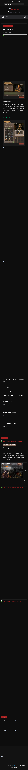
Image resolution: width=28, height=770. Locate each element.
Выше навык (7, 401)
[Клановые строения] (12, 474)
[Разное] (14, 441)
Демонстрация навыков (17, 391)
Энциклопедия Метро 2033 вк (9, 444)
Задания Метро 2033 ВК (8, 26)
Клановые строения (25, 469)
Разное (6, 448)
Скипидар (6, 387)
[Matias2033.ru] (3, 17)
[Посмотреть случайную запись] (25, 17)
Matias (11, 32)
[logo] (3, 757)
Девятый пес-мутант (10, 412)
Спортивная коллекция (11, 423)
